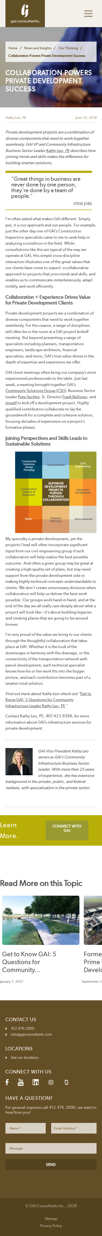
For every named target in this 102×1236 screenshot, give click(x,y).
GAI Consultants (25, 13)
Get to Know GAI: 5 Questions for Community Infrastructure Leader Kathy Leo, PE (48, 699)
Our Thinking (68, 48)
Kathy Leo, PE (15, 118)
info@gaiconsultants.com (31, 1034)
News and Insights (37, 48)
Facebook (7, 1082)
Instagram (51, 1082)
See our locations (25, 1057)
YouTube (21, 1082)
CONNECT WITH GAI (67, 828)
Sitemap (51, 1218)
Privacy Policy (51, 1225)
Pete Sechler (28, 396)
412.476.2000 (22, 1028)
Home (13, 48)
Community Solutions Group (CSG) (35, 390)
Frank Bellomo (74, 396)
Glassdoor (66, 1082)
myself (11, 402)
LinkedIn (36, 1082)
